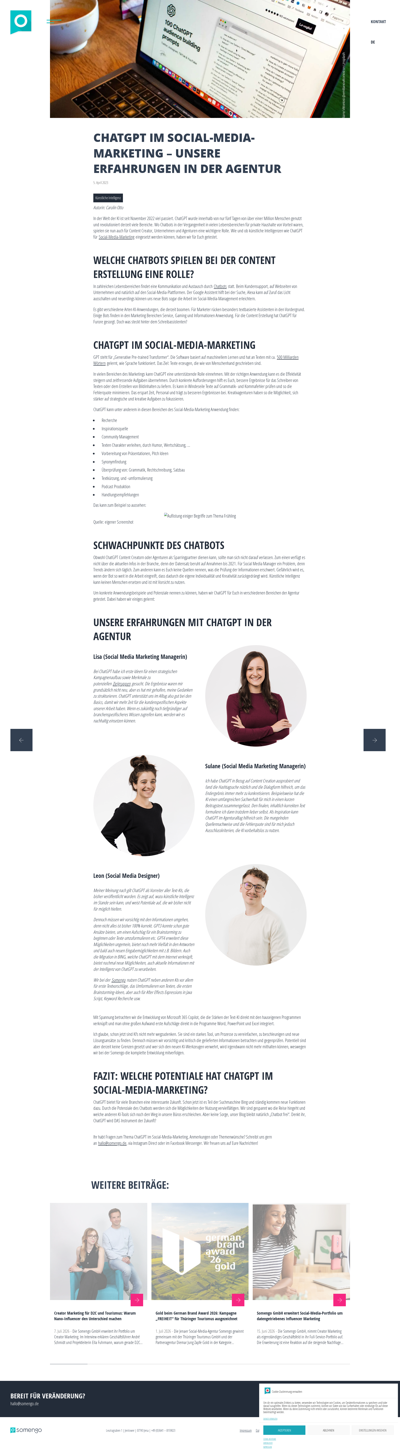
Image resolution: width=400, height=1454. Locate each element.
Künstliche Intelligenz (108, 197)
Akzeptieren (284, 1430)
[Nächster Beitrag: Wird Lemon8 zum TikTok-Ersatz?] (377, 740)
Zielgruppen (121, 684)
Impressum (267, 1447)
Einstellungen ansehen (372, 1430)
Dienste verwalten (270, 1419)
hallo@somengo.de (112, 1143)
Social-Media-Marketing (116, 237)
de (373, 42)
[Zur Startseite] (21, 23)
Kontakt (378, 21)
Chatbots (220, 286)
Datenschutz (267, 1443)
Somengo (118, 980)
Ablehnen (328, 1430)
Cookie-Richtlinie (269, 1439)
